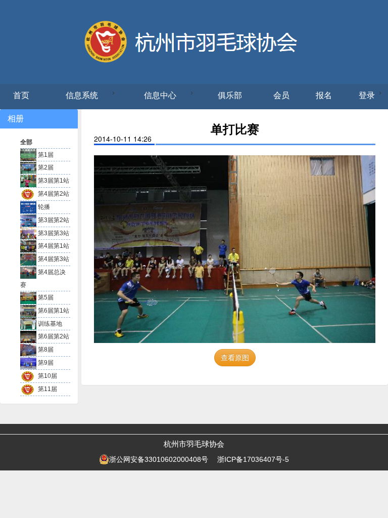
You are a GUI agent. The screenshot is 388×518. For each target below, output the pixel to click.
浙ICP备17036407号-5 (253, 459)
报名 (324, 95)
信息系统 (82, 95)
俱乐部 (230, 95)
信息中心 (160, 95)
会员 (281, 95)
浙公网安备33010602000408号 (158, 459)
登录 (367, 95)
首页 (21, 95)
